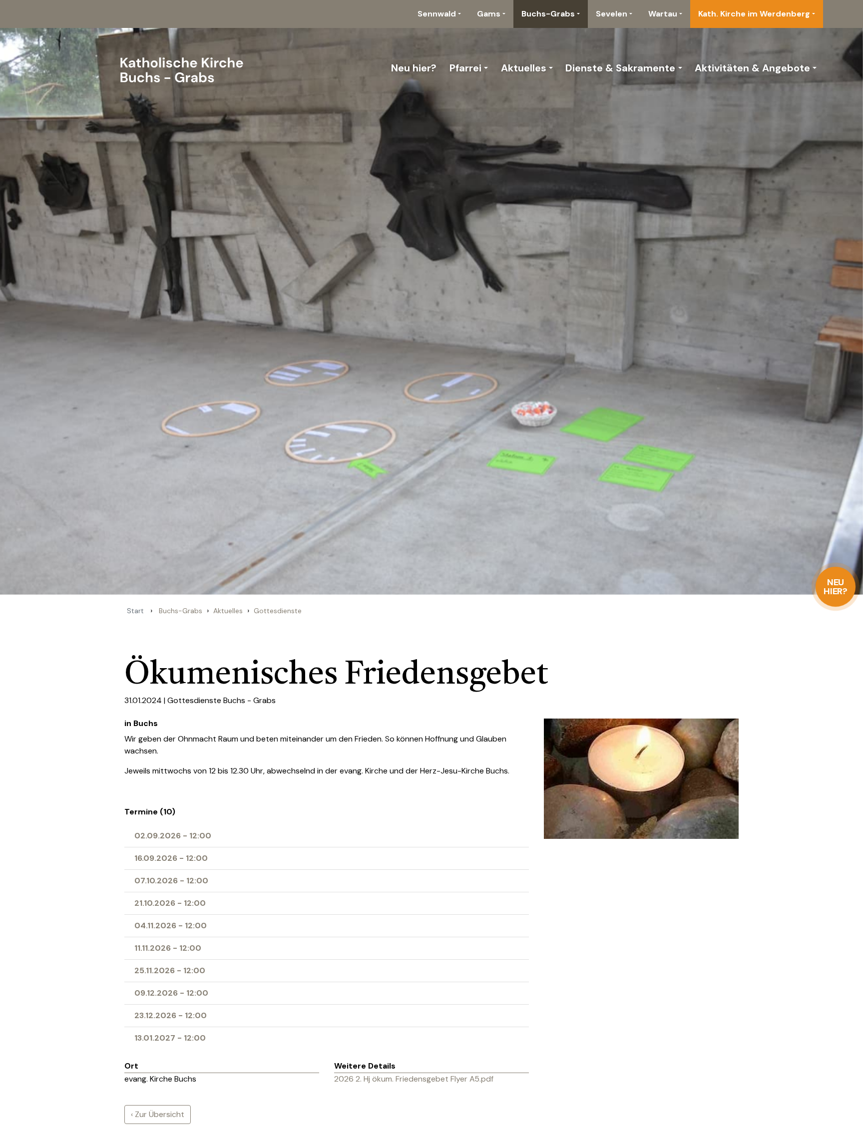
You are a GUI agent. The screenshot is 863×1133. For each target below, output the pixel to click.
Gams (488, 13)
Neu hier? (836, 586)
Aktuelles (523, 67)
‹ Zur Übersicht (157, 1114)
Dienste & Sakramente (620, 67)
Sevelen (611, 13)
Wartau (662, 13)
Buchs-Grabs (548, 13)
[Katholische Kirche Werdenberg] (150, 68)
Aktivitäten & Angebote (752, 67)
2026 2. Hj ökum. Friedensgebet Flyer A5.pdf (413, 1079)
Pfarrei (465, 67)
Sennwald (437, 13)
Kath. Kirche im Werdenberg (754, 13)
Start (135, 610)
